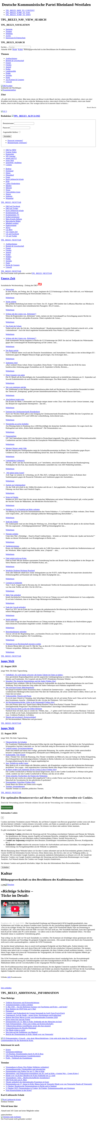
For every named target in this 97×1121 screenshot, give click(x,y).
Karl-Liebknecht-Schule (15, 179)
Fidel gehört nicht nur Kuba (16, 558)
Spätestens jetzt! (12, 363)
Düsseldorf (10, 175)
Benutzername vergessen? (17, 143)
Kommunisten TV (12, 215)
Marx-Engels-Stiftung (14, 219)
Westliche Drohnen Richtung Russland (20, 571)
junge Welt (10, 160)
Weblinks (9, 34)
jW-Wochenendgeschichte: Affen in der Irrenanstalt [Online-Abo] (30, 702)
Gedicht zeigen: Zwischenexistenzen (19, 748)
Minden (8, 186)
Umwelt (9, 82)
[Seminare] (11, 1100)
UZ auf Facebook (12, 234)
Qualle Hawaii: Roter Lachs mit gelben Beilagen (24, 709)
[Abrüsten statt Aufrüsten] (11, 1117)
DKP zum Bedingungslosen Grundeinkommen (23, 1056)
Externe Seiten (11, 152)
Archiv (8, 36)
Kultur (20, 49)
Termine (9, 31)
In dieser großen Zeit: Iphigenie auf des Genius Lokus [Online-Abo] (31, 770)
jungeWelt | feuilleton (14, 163)
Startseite (9, 29)
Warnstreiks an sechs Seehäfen (17, 424)
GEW (9, 977)
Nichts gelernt (11, 302)
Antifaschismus (11, 58)
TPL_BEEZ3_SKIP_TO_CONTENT (20, 10)
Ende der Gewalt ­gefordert (16, 607)
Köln (7, 181)
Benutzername (8, 123)
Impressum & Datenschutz (15, 38)
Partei (8, 78)
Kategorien (10, 154)
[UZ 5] (4, 111)
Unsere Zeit (8, 278)
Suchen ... (4, 47)
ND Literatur (10, 156)
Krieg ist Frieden (12, 497)
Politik (8, 73)
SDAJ (8, 227)
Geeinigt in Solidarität (14, 583)
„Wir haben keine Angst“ (15, 473)
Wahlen (8, 257)
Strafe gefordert (11, 619)
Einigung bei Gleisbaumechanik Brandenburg (23, 412)
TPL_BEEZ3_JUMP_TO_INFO (18, 15)
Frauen (8, 63)
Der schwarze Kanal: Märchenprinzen (20, 687)
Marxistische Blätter (13, 221)
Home (14, 49)
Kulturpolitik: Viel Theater (15, 755)
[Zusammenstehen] (8, 90)
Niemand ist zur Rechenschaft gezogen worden (23, 644)
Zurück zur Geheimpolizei (15, 485)
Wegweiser (10, 289)
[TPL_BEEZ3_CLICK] (26, 116)
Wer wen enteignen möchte (16, 387)
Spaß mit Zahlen (12, 522)
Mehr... (84, 803)
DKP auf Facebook (13, 206)
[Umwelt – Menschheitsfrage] (48, 1040)
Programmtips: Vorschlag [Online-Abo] (20, 782)
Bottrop (8, 169)
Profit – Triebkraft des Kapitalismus (19, 1058)
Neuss (8, 190)
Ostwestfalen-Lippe (13, 192)
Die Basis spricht (12, 351)
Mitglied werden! (12, 223)
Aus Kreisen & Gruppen (15, 80)
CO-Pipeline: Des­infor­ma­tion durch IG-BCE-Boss (24, 1054)
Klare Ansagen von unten (15, 375)
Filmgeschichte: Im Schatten (16, 742)
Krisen (8, 1050)
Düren (8, 173)
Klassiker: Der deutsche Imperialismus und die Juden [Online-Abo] (31, 681)
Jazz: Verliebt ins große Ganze (17, 763)
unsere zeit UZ (11, 158)
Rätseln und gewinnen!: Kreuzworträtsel (21, 717)
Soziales (9, 75)
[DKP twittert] (6, 86)
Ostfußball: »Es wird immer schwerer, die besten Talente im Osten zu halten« (34, 675)
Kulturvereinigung (12, 217)
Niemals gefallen (12, 534)
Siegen (8, 194)
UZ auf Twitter (11, 236)
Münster (9, 188)
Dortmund (9, 171)
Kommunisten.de (12, 213)
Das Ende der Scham (13, 326)
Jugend (8, 67)
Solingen (9, 196)
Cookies (9, 165)
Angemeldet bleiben (10, 132)
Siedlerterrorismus (12, 546)
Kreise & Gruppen (13, 265)
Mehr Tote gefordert (13, 595)
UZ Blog (9, 230)
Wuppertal (9, 198)
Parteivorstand (11, 225)
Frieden (8, 65)
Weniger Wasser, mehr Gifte (16, 448)
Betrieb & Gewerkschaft (15, 61)
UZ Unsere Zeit (12, 232)
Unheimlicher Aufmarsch (15, 461)
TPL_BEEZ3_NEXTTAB (11, 202)
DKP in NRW (11, 150)
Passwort (6, 128)
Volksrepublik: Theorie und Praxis (18, 696)
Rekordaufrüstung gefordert (16, 632)
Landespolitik (11, 71)
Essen (8, 177)
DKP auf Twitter (12, 208)
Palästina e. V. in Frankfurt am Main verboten (23, 509)
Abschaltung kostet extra (15, 399)
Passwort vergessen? (15, 141)
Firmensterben (11, 436)
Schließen (5, 867)
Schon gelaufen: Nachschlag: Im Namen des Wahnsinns (26, 776)
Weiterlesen (10, 298)
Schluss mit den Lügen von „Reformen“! (21, 314)
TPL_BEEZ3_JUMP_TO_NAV (18, 13)
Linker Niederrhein (13, 184)
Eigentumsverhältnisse (14, 1052)
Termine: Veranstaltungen (15, 786)
